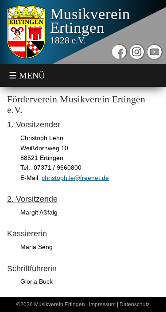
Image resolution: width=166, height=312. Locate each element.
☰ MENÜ (27, 75)
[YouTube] (154, 52)
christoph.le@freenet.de (75, 177)
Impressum (102, 304)
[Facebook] (119, 52)
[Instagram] (137, 52)
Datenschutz (135, 304)
